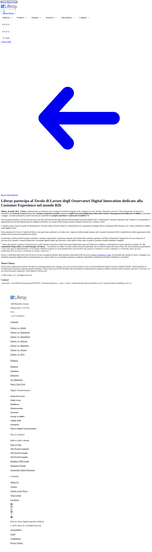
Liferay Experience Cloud (101, 255)
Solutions (14, 371)
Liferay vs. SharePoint (20, 337)
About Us (14, 482)
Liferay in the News (19, 491)
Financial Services (17, 396)
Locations (14, 500)
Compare (14, 322)
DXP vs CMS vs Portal (19, 441)
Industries (14, 375)
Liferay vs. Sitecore (18, 341)
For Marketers (16, 380)
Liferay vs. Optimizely (20, 332)
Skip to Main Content (9, 2)
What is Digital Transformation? (23, 429)
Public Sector (15, 400)
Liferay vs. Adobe (18, 328)
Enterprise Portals (18, 466)
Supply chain (15, 421)
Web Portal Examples (19, 453)
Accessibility (16, 530)
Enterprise (14, 425)
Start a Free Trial (17, 384)
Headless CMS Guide (19, 461)
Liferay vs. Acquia (18, 350)
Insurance (14, 412)
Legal (12, 534)
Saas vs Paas (15, 445)
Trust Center (15, 495)
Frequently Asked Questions (22, 470)
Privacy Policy (16, 543)
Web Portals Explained (19, 449)
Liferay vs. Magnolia (19, 345)
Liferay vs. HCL (17, 354)
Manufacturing (16, 408)
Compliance (15, 538)
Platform (14, 366)
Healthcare (14, 404)
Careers (13, 487)
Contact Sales (6, 42)
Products (14, 360)
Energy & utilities (17, 416)
